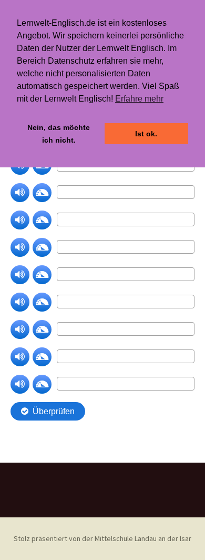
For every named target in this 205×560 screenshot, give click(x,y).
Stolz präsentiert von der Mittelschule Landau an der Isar (102, 538)
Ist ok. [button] (146, 133)
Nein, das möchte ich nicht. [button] (58, 133)
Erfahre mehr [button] (139, 98)
